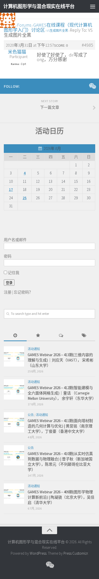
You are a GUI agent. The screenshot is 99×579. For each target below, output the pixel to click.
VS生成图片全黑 (57, 30)
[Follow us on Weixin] (92, 86)
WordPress (38, 553)
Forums (24, 25)
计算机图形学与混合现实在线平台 (39, 6)
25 (25, 197)
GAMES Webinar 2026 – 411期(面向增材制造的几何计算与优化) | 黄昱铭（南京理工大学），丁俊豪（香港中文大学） (60, 426)
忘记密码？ (23, 292)
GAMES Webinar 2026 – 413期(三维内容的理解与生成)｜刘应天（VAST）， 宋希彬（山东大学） (60, 360)
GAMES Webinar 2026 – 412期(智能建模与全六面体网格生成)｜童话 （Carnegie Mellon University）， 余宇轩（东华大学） (62, 393)
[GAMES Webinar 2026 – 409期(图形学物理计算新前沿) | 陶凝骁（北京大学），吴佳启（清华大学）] (14, 493)
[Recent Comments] (61, 335)
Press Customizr (75, 553)
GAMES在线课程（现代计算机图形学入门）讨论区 (48, 27)
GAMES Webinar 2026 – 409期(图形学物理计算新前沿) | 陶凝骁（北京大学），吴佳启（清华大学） (61, 497)
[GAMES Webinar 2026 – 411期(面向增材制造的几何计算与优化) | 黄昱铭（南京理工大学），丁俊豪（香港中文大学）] (14, 422)
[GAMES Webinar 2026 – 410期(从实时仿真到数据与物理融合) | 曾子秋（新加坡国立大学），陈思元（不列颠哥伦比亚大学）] (14, 455)
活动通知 (34, 349)
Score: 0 (61, 45)
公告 (31, 415)
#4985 (87, 45)
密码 (7, 256)
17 (11, 189)
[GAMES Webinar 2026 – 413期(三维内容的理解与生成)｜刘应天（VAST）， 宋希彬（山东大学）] (14, 356)
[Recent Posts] (15, 335)
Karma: (15, 64)
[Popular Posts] (38, 335)
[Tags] (83, 335)
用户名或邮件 (15, 239)
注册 (7, 292)
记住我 (13, 272)
